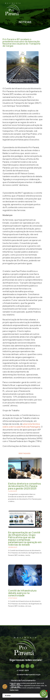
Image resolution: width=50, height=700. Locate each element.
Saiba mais (14, 690)
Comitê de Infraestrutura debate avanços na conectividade (22, 593)
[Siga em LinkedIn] (27, 666)
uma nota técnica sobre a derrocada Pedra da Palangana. (22, 425)
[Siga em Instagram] (23, 666)
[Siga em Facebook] (18, 666)
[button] (44, 694)
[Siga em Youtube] (32, 666)
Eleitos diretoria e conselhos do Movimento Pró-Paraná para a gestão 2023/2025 (24, 486)
